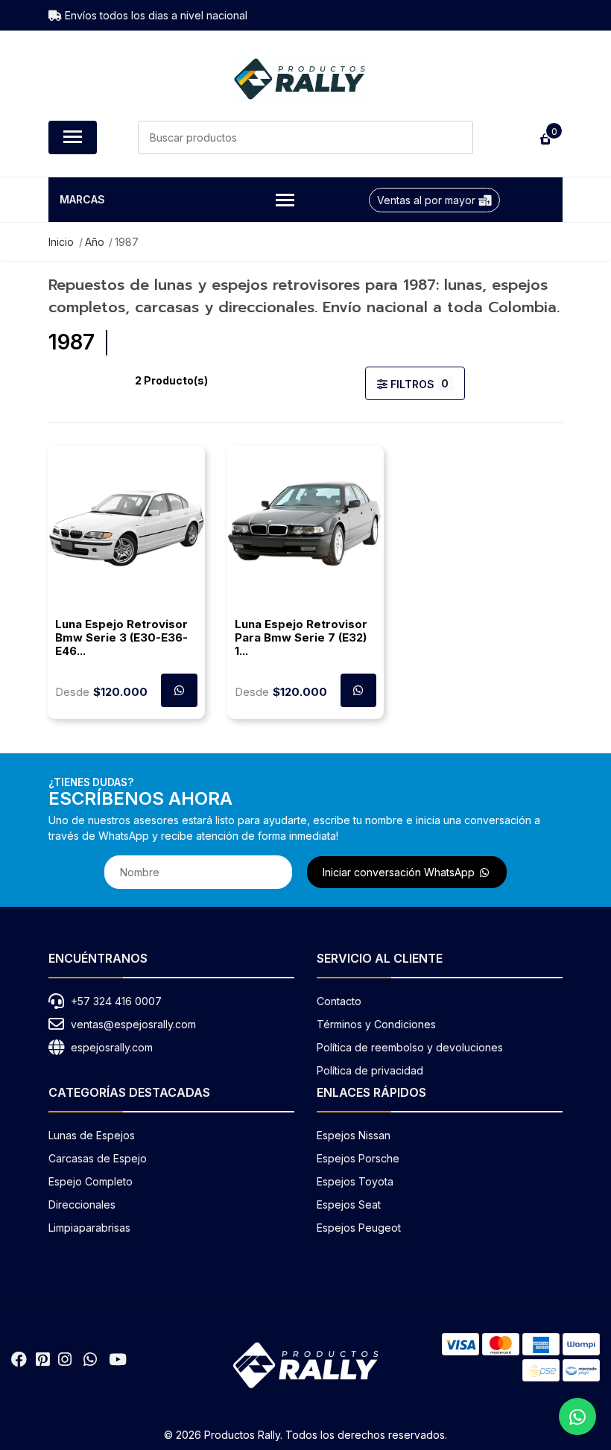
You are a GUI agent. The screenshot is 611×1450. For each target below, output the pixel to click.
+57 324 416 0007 (116, 1001)
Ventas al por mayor (427, 200)
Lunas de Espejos (91, 1135)
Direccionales (81, 1204)
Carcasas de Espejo (97, 1158)
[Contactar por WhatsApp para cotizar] (359, 690)
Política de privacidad (370, 1070)
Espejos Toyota (355, 1181)
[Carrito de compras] (544, 137)
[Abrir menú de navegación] (72, 137)
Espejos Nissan (353, 1135)
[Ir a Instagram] (65, 1359)
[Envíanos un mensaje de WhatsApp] (577, 1416)
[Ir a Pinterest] (42, 1359)
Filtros (418, 383)
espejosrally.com (112, 1047)
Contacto (339, 1001)
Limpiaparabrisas (89, 1227)
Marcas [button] (82, 199)
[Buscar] (456, 137)
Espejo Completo (90, 1181)
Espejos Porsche (358, 1158)
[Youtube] (118, 1359)
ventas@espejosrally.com (133, 1024)
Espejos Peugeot (359, 1227)
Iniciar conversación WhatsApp (400, 872)
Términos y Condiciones (376, 1024)
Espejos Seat (349, 1204)
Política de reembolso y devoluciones (410, 1047)
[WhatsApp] (90, 1359)
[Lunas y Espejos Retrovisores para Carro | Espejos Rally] (299, 79)
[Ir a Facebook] (19, 1359)
